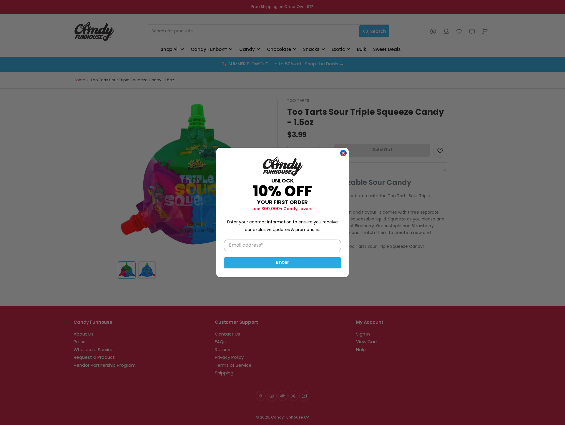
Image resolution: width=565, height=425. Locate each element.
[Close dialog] (343, 153)
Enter (282, 263)
